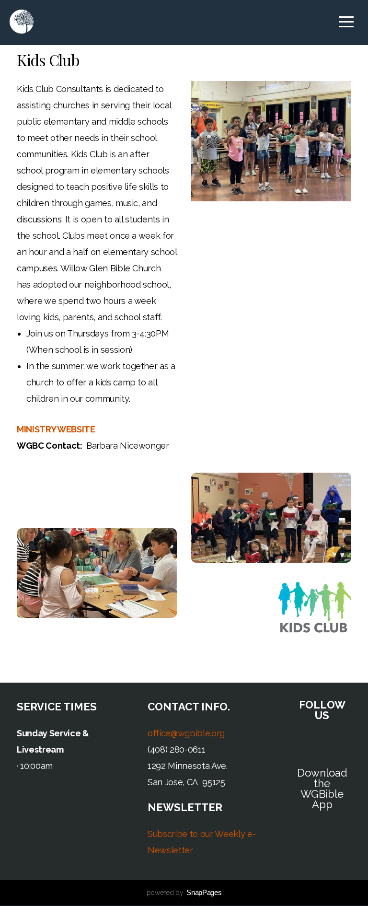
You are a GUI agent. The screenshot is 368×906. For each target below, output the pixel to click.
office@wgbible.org (186, 733)
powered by (184, 892)
